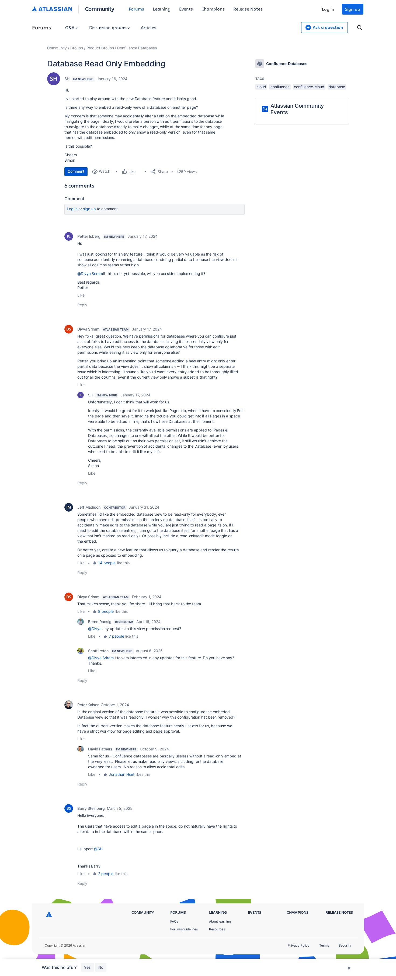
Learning (162, 9)
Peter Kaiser (88, 704)
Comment (76, 171)
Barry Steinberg (91, 808)
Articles (148, 27)
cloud (261, 86)
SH (67, 78)
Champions (213, 9)
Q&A (70, 27)
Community (99, 8)
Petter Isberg (88, 236)
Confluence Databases (137, 48)
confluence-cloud (309, 86)
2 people (105, 873)
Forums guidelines (184, 929)
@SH (98, 848)
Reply (82, 304)
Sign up (352, 9)
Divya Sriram (88, 329)
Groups (76, 48)
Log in (328, 9)
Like (81, 295)
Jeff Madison (88, 507)
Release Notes (248, 9)
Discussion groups (108, 27)
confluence (280, 86)
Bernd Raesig (100, 621)
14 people (106, 562)
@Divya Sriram (90, 273)
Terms (324, 945)
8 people (105, 611)
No (100, 967)
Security (345, 945)
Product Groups (100, 48)
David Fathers (100, 749)
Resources (217, 929)
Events (186, 9)
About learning (220, 921)
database (337, 86)
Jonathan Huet (121, 774)
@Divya (95, 628)
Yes (87, 967)
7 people (116, 636)
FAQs (174, 921)
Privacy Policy (299, 945)
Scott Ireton (98, 650)
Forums (136, 9)
